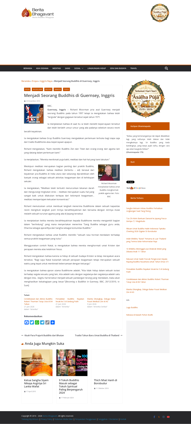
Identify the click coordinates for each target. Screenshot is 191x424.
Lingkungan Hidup (97, 68)
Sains (67, 68)
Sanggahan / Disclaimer (108, 419)
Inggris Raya (46, 81)
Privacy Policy (46, 419)
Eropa (35, 81)
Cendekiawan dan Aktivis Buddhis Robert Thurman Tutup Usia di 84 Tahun (38, 301)
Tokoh (66, 89)
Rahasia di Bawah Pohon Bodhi (139, 315)
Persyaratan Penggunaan (85, 419)
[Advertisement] (95, 45)
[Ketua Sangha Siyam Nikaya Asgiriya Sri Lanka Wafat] (36, 351)
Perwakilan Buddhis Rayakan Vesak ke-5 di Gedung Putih (70, 300)
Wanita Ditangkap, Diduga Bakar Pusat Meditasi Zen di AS (101, 300)
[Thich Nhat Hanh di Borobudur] (106, 351)
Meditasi (56, 68)
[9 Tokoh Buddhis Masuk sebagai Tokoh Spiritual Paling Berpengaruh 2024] (71, 351)
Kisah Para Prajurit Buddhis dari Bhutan (44, 335)
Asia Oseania (42, 68)
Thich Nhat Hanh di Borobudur (105, 381)
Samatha (58, 89)
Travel (133, 68)
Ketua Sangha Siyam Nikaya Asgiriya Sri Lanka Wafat (36, 383)
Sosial (77, 68)
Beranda (28, 68)
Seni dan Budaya (118, 68)
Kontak (123, 419)
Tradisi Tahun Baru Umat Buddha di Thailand (97, 335)
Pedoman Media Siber (63, 419)
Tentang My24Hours (30, 419)
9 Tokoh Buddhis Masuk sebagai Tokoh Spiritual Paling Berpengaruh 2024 (71, 386)
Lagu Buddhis (132, 307)
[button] (82, 68)
